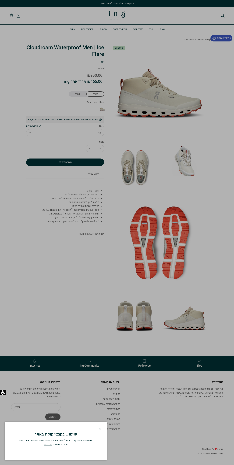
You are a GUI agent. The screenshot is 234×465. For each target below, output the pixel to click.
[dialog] (56, 441)
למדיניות (48, 444)
